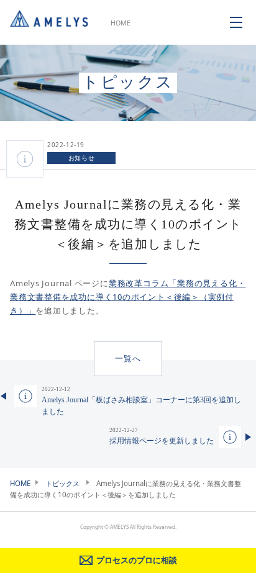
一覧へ (127, 358)
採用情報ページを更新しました (161, 436)
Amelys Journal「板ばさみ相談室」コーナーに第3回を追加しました (141, 401)
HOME (120, 23)
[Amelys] (49, 22)
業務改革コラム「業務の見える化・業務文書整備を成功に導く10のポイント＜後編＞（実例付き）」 (127, 296)
